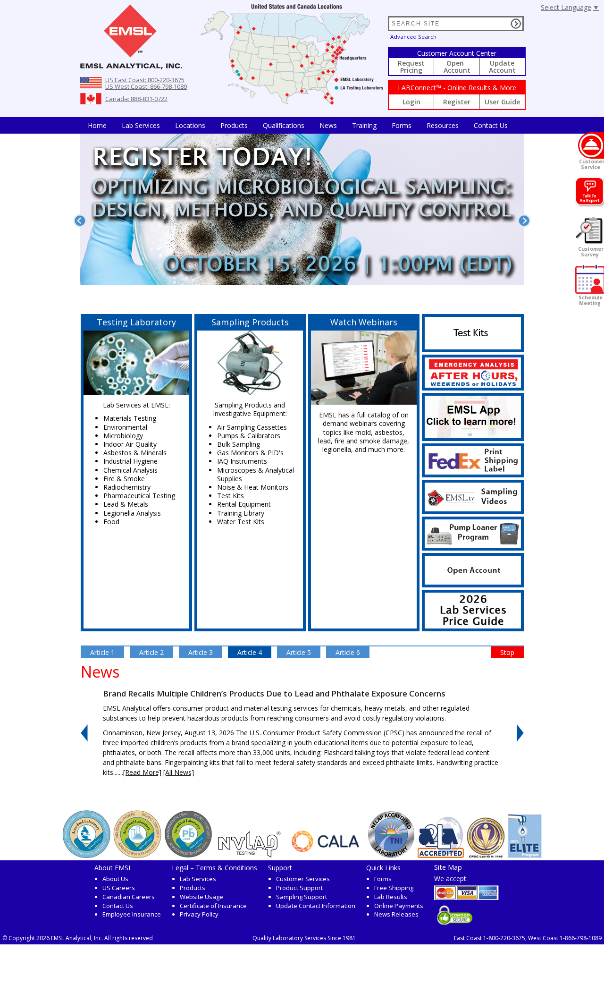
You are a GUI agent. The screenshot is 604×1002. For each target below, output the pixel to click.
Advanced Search (413, 36)
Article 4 (249, 652)
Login (411, 101)
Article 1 (102, 652)
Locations (190, 125)
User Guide (502, 101)
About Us (115, 879)
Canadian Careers (128, 896)
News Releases (396, 914)
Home (97, 125)
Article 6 (348, 652)
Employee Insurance (131, 914)
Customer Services (303, 879)
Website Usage (201, 896)
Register (456, 101)
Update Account (502, 66)
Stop (507, 652)
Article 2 (151, 652)
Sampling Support (301, 896)
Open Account (457, 66)
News (328, 125)
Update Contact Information (315, 905)
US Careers (118, 887)
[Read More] (142, 772)
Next (524, 221)
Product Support (299, 887)
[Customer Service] (591, 145)
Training (364, 125)
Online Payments (398, 905)
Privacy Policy (199, 914)
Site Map (448, 867)
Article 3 (200, 652)
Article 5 (298, 652)
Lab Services (198, 879)
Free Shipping (393, 887)
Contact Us (491, 125)
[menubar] (297, 125)
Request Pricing (411, 66)
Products (234, 125)
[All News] (178, 772)
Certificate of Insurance (213, 905)
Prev (80, 221)
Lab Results (390, 896)
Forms (401, 125)
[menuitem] (97, 125)
